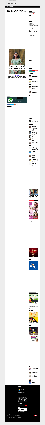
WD (21, 399)
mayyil (19, 397)
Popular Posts (36, 200)
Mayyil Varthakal (10, 420)
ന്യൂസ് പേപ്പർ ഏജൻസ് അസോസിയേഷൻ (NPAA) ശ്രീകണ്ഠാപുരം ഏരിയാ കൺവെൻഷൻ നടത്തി (34, 132)
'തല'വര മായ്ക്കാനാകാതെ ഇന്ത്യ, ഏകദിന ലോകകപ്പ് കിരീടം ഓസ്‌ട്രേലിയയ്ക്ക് (35, 160)
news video (25, 399)
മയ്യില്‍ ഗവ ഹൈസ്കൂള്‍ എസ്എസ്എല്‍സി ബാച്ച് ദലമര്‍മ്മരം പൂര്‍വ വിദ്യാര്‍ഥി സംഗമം (33, 28)
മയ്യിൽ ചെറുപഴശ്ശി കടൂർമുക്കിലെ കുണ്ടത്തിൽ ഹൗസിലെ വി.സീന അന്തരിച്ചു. (35, 372)
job (24, 400)
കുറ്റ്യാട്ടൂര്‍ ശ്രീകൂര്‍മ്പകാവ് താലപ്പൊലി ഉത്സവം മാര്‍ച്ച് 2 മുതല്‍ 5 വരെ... (33, 37)
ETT (25, 400)
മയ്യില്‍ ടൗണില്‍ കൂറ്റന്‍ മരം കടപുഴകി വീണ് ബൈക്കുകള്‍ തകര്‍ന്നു (33, 31)
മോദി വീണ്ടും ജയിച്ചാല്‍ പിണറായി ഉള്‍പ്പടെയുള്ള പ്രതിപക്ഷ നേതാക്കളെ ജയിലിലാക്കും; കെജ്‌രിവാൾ (35, 148)
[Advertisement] (17, 20)
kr (23, 401)
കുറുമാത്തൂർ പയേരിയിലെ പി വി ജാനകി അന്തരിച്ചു (35, 382)
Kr (23, 397)
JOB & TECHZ (37, 420)
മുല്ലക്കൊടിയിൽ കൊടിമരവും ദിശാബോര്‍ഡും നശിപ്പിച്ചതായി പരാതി (35, 81)
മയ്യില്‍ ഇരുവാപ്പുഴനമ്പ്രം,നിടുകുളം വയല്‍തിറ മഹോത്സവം (33, 33)
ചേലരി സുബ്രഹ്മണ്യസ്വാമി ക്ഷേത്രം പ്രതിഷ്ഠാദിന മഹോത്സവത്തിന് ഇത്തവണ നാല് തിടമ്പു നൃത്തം (33, 30)
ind (26, 398)
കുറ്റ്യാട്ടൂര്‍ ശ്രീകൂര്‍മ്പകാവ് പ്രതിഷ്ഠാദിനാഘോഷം (31, 23)
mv (22, 398)
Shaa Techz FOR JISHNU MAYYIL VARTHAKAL (19, 420)
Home (31, 420)
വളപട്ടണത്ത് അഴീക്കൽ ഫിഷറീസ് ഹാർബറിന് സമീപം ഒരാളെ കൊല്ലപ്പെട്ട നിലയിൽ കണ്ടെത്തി (35, 92)
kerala (25, 397)
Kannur (22, 397)
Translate (33, 13)
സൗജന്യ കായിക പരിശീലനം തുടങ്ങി (35, 136)
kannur (22, 401)
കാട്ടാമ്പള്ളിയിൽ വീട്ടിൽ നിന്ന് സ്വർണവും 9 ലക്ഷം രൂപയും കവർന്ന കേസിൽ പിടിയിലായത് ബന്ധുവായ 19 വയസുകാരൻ (35, 87)
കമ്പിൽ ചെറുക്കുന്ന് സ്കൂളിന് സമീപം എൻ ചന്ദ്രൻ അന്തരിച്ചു (35, 369)
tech (26, 401)
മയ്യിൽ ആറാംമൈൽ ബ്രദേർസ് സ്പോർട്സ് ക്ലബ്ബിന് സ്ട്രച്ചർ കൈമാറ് (33, 196)
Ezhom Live (34, 420)
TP (23, 398)
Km (19, 398)
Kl (26, 397)
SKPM (19, 399)
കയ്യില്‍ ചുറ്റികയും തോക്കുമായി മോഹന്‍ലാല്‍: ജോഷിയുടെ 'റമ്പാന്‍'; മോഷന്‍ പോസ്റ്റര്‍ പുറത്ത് (35, 121)
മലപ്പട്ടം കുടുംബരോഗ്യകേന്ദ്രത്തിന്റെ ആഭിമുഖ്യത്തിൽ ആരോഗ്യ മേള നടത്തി (35, 139)
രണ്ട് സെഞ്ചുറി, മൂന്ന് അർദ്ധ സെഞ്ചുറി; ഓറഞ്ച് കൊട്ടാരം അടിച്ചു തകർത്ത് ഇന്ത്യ (35, 164)
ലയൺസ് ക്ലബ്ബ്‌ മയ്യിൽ (31, 24)
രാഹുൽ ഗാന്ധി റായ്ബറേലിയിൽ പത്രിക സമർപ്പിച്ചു (34, 152)
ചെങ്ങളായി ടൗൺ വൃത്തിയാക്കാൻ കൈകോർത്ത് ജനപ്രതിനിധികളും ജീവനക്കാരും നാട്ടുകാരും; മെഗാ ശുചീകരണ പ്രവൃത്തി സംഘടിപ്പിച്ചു (35, 128)
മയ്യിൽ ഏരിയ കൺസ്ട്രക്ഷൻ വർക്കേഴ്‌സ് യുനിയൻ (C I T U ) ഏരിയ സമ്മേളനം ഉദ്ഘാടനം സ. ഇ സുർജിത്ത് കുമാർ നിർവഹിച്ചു (33, 35)
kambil (18, 400)
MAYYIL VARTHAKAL (10, 6)
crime (22, 400)
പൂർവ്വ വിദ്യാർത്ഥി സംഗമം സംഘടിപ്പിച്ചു (35, 142)
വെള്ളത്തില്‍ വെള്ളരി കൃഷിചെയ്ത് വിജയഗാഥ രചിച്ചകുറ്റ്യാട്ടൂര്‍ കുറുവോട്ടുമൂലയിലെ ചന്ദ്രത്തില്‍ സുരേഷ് (33, 26)
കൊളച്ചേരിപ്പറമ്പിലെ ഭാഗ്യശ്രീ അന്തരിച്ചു (34, 379)
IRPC (18, 401)
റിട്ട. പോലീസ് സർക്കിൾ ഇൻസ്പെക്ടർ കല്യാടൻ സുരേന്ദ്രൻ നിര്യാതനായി (35, 76)
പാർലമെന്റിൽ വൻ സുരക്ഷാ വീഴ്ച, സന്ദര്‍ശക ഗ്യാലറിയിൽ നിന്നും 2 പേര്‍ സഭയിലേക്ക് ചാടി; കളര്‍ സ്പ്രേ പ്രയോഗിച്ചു (35, 156)
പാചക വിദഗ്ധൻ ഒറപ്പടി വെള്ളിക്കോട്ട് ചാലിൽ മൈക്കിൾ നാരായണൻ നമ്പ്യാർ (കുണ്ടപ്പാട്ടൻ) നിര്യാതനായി (35, 376)
